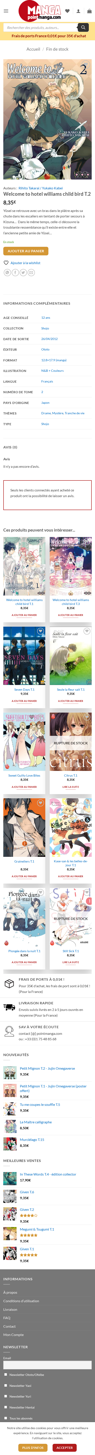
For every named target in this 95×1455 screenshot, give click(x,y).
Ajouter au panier (26, 251)
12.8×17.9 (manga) (53, 360)
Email (7, 1358)
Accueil (33, 49)
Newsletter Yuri (20, 1396)
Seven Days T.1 (24, 689)
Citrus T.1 (70, 775)
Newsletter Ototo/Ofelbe (26, 1375)
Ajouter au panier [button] (24, 615)
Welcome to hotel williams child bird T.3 (71, 602)
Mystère (57, 413)
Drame (46, 413)
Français (47, 381)
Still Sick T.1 (71, 951)
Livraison (10, 1309)
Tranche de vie (74, 413)
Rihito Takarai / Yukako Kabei (41, 188)
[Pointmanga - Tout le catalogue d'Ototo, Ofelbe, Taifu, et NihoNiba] (40, 11)
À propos (10, 1292)
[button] (6, 10)
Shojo (45, 328)
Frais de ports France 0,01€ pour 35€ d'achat (49, 36)
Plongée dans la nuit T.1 (24, 951)
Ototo (45, 349)
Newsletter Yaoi (20, 1385)
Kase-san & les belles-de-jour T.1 (71, 863)
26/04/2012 (49, 339)
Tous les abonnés (20, 1418)
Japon (45, 402)
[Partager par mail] (31, 272)
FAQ (6, 1318)
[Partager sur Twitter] (23, 272)
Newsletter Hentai (22, 1407)
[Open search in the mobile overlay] (46, 27)
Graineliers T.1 (24, 861)
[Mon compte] (78, 11)
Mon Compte (13, 1334)
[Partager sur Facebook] (15, 272)
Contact (9, 1326)
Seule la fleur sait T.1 (71, 689)
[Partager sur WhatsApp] (7, 272)
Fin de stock (57, 49)
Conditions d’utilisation (21, 1301)
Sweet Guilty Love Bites (24, 775)
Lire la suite (71, 786)
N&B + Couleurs (52, 370)
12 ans (45, 317)
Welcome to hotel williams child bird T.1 (24, 602)
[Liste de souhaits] (67, 11)
